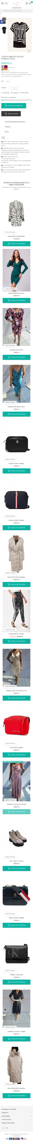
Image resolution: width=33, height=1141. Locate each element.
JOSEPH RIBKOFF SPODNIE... (16, 634)
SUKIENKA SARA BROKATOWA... (16, 407)
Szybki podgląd (10, 232)
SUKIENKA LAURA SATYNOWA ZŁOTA (16, 691)
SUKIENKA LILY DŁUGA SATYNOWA (16, 804)
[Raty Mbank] (5, 71)
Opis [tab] (3, 137)
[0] (30, 3)
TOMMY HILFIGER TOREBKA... (16, 463)
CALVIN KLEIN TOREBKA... (16, 747)
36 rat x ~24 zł (11, 67)
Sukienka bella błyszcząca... (16, 293)
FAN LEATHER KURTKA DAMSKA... (16, 577)
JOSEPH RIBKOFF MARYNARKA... (16, 236)
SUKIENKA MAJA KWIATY (16, 350)
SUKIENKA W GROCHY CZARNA (16, 1031)
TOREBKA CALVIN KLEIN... (16, 975)
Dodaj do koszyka (15, 106)
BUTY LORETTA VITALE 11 (16, 861)
